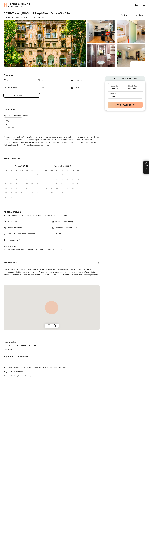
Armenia (21, 376)
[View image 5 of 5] (131, 55)
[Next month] (78, 166)
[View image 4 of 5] (101, 55)
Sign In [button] (137, 5)
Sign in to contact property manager (52, 368)
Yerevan (27, 376)
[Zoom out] (54, 326)
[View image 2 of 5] (101, 31)
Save (141, 15)
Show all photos (138, 64)
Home (6, 376)
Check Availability (125, 104)
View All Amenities (22, 95)
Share (126, 15)
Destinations (13, 376)
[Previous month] (5, 166)
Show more (8, 279)
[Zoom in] (49, 326)
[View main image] (45, 43)
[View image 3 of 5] (131, 31)
